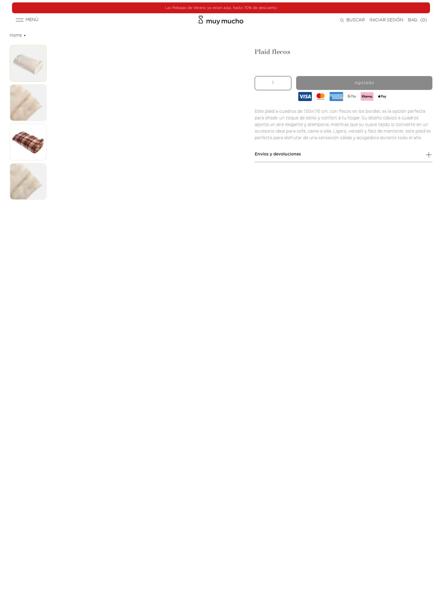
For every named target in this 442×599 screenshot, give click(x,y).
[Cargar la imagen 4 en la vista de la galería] (28, 181)
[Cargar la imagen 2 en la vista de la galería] (28, 102)
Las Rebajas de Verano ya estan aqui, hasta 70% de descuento (221, 8)
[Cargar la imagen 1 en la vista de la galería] (28, 63)
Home (16, 35)
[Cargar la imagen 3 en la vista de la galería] (28, 142)
